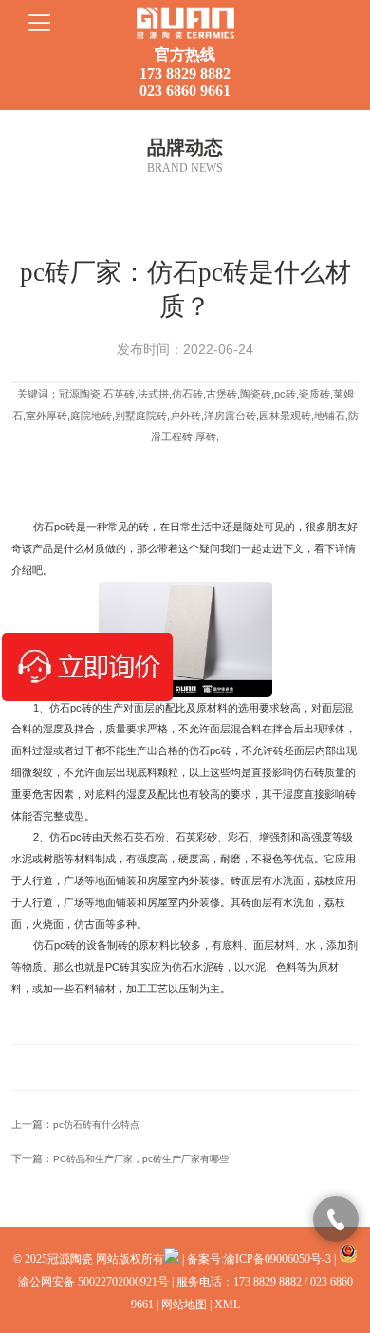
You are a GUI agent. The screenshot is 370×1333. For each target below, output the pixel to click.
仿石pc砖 (54, 526)
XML (227, 1304)
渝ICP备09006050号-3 (277, 1259)
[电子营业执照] (171, 1259)
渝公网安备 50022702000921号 (93, 1281)
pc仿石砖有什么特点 (96, 1125)
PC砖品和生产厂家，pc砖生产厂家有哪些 (141, 1159)
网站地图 (184, 1304)
